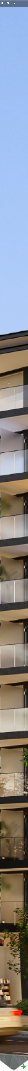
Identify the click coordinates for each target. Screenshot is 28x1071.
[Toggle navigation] (25, 3)
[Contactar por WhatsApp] (24, 1066)
